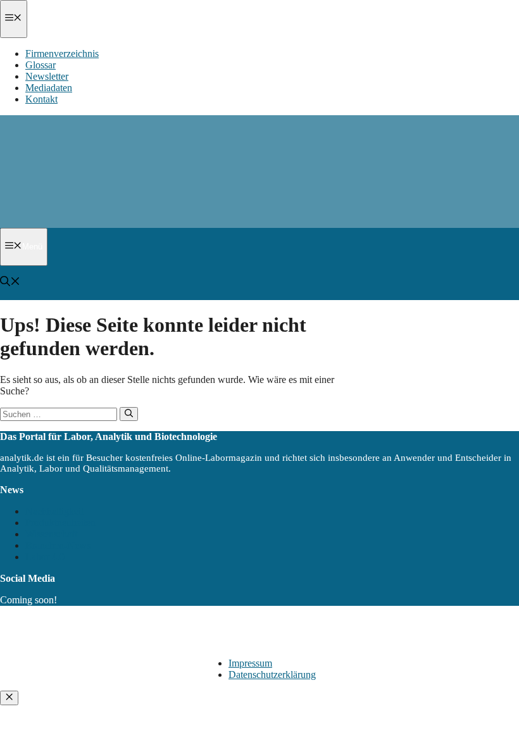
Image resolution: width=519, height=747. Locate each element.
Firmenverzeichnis (62, 53)
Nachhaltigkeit (54, 511)
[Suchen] (129, 414)
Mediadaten (48, 87)
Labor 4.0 (45, 556)
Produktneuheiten (60, 522)
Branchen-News (58, 545)
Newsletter (46, 76)
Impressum (250, 663)
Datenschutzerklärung (272, 674)
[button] (10, 282)
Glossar (40, 65)
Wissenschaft (51, 534)
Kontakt (41, 99)
